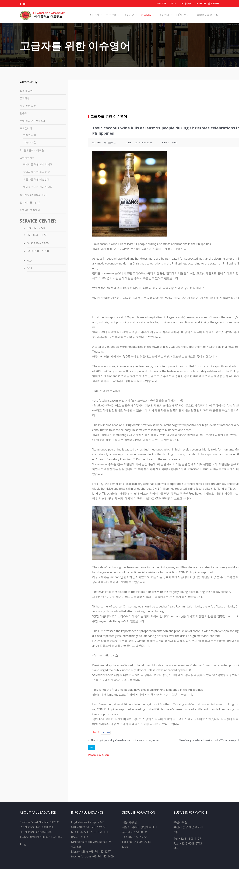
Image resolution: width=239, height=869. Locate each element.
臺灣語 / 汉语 (204, 15)
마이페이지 (188, 3)
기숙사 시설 (29, 142)
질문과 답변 (26, 90)
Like (96, 732)
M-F (29, 243)
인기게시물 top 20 (30, 202)
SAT (29, 251)
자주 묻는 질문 (28, 105)
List (92, 747)
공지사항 (25, 98)
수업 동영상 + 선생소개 (32, 120)
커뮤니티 (146, 15)
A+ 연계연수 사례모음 (32, 150)
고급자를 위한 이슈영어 (36, 179)
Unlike (106, 732)
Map (125, 847)
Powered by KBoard (99, 754)
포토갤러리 (26, 128)
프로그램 (111, 15)
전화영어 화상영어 (30, 210)
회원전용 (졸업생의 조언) (33, 194)
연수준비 (164, 15)
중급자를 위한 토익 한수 (36, 171)
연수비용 (129, 15)
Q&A (29, 268)
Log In (172, 3)
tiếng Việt (183, 15)
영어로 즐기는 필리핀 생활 (37, 186)
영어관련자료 (27, 157)
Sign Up (214, 3)
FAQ (29, 260)
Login (202, 3)
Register (161, 3)
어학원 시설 (29, 134)
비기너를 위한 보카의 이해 (37, 164)
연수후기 (25, 113)
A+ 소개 (94, 15)
